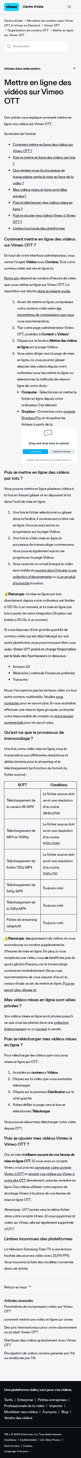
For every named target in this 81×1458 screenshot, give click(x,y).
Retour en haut (16, 1287)
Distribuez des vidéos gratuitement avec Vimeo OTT (40, 1342)
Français (23, 1451)
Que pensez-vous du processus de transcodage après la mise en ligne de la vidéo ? (43, 176)
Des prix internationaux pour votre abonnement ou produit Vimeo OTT (40, 1330)
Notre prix (11, 278)
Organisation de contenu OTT (28, 30)
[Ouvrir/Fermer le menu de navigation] (69, 6)
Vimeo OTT (52, 25)
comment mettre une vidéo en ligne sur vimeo (38, 1319)
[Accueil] (11, 7)
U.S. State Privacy (50, 1440)
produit (41, 1029)
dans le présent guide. (54, 291)
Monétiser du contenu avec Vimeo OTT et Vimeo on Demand (38, 23)
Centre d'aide (33, 6)
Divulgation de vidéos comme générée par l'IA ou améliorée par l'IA (39, 1355)
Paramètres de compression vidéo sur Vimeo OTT (38, 1309)
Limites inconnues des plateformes (39, 228)
